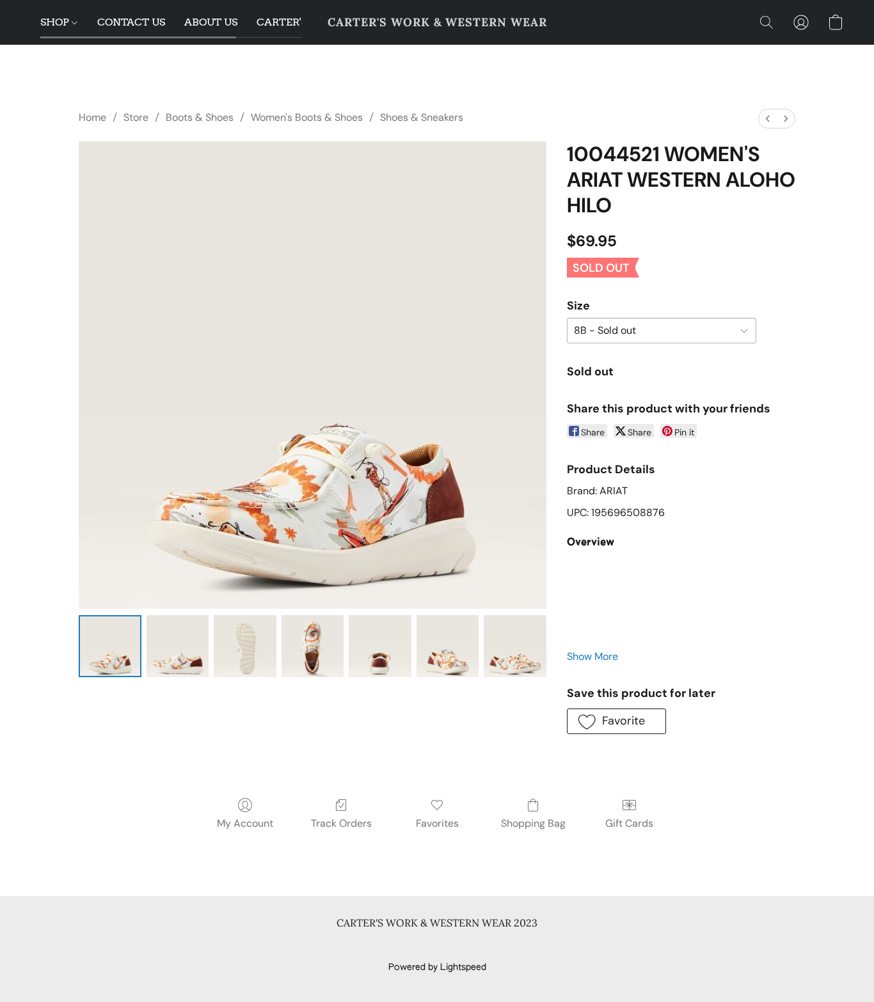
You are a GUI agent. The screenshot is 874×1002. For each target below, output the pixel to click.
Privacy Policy (333, 945)
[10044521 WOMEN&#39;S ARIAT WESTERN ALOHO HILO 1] (178, 646)
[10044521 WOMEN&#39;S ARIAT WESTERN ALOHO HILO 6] (515, 646)
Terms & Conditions (250, 945)
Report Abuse (636, 945)
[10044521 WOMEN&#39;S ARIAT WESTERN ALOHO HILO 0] (110, 646)
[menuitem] (768, 118)
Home (92, 117)
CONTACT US (131, 22)
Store (135, 117)
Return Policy (516, 945)
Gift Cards (629, 823)
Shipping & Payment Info (425, 945)
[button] (437, 22)
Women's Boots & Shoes (307, 117)
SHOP (56, 22)
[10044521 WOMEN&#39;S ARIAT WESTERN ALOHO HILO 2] (245, 646)
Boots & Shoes (200, 117)
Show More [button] (592, 656)
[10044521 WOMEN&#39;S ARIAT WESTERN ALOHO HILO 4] (380, 646)
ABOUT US (210, 22)
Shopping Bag (533, 823)
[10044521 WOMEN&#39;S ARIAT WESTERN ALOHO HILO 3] (313, 646)
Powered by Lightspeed (437, 967)
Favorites (437, 823)
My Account (245, 823)
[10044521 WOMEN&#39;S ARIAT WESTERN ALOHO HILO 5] (448, 646)
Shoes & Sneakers (421, 117)
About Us (576, 945)
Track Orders (341, 823)
